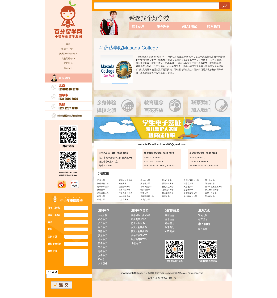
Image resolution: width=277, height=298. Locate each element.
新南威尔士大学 (125, 180)
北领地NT (136, 243)
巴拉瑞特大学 (167, 189)
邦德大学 (144, 193)
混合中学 (102, 247)
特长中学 (102, 239)
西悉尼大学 (188, 183)
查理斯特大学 (124, 186)
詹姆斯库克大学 (190, 193)
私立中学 (102, 227)
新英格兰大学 (167, 186)
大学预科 (102, 263)
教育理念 (202, 219)
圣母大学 (101, 199)
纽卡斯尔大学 (103, 186)
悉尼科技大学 (167, 183)
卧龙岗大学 (210, 183)
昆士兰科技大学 (211, 189)
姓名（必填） (54, 207)
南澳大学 (101, 196)
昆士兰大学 (210, 180)
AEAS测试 (189, 26)
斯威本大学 (188, 189)
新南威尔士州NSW (140, 215)
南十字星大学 (146, 186)
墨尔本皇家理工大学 (213, 186)
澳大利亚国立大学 (191, 180)
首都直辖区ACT (139, 235)
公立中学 (102, 223)
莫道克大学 (210, 196)
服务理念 (163, 26)
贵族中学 (102, 235)
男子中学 (102, 243)
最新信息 (169, 215)
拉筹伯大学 (145, 189)
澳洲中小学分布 (67, 53)
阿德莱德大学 (103, 183)
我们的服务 (67, 58)
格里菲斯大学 (103, 193)
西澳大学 (122, 183)
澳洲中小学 (67, 48)
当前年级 (52, 236)
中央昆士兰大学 (125, 193)
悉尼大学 (101, 180)
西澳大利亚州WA (139, 231)
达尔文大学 (123, 199)
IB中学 (101, 259)
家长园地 (68, 63)
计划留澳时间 (54, 243)
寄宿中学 (102, 251)
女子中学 (102, 255)
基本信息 (138, 26)
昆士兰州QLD (138, 223)
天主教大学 (188, 186)
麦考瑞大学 (145, 183)
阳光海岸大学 (167, 193)
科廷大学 (166, 196)
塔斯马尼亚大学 (147, 196)
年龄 (50, 229)
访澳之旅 (202, 215)
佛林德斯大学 (124, 196)
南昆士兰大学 (211, 193)
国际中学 (102, 231)
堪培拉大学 (145, 199)
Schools (68, 67)
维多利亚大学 (124, 189)
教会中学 (102, 219)
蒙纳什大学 (167, 180)
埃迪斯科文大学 (190, 196)
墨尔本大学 (145, 180)
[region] (162, 128)
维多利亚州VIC (138, 219)
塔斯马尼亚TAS (139, 239)
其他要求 (52, 250)
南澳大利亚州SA (139, 227)
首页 (68, 43)
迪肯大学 (101, 189)
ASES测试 (170, 231)
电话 (50, 222)
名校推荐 (102, 215)
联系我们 (213, 26)
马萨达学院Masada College (128, 47)
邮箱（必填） (54, 214)
